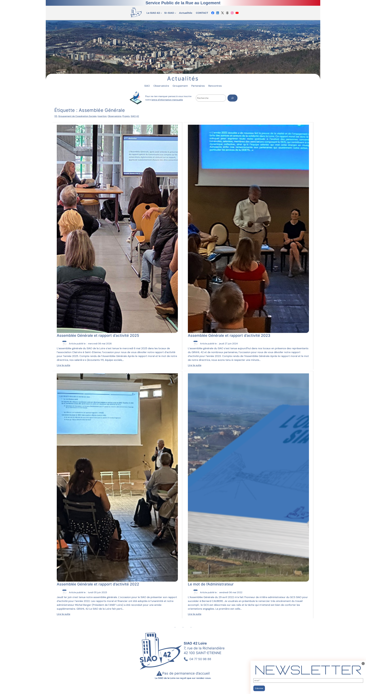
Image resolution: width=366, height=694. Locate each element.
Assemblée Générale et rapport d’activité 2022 (98, 584)
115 (55, 116)
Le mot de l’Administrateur (211, 584)
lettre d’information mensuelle (167, 99)
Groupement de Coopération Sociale (77, 116)
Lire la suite (63, 365)
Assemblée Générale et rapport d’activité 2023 (229, 335)
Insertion (102, 116)
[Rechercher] (232, 98)
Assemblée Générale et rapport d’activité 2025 (98, 335)
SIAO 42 (135, 116)
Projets (126, 116)
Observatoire (114, 116)
